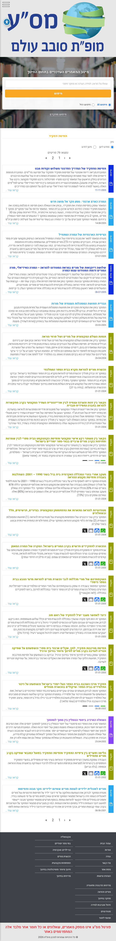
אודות (108, 850)
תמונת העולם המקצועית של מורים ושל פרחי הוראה (74, 336)
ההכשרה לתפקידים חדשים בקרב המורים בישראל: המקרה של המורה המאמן (58, 546)
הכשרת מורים (64, 856)
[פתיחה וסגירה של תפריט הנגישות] (6, 22)
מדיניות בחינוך (64, 876)
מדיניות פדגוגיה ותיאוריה (99, 885)
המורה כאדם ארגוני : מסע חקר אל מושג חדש (78, 202)
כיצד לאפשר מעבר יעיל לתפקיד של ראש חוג (77, 615)
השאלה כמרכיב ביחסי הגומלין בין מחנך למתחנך (76, 720)
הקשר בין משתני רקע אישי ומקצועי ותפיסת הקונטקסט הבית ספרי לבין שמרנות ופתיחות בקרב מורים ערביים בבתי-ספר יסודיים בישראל (56, 440)
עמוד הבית (105, 843)
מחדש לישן (104, 147)
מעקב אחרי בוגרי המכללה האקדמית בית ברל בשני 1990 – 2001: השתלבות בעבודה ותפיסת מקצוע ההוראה (59, 475)
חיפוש (58, 93)
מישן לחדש (87, 147)
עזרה (108, 856)
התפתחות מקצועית (61, 863)
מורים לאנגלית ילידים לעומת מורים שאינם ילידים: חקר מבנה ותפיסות (62, 789)
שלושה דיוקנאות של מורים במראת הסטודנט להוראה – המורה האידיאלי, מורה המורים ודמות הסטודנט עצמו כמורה (58, 269)
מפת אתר (106, 869)
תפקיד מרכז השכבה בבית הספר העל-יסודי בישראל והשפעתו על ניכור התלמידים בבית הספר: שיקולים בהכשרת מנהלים (62, 685)
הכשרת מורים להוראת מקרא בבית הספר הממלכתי (75, 369)
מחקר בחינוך (104, 898)
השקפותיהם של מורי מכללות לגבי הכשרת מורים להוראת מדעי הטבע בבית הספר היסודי (59, 580)
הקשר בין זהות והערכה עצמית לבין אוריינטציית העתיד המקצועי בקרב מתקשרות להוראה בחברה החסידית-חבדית (56, 404)
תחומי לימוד (105, 918)
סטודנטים (106, 911)
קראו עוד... (11, 190)
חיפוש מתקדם (58, 114)
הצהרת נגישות (104, 876)
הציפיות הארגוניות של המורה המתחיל (82, 235)
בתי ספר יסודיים (63, 843)
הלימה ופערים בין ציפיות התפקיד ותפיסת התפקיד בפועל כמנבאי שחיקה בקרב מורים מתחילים (56, 754)
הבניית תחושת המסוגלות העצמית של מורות (78, 303)
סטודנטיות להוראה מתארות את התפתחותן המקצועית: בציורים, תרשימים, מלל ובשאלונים (57, 511)
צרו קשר (106, 863)
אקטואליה (66, 837)
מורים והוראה (104, 892)
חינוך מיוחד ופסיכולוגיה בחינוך (55, 869)
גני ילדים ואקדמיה (62, 850)
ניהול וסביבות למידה (101, 905)
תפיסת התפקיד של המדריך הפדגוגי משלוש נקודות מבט (70, 168)
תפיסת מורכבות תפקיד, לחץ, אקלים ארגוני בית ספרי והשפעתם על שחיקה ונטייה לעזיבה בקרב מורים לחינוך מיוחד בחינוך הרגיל (59, 649)
